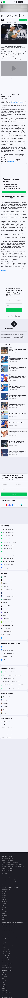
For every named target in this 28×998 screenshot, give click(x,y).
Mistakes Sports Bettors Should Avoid (11, 681)
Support (3, 984)
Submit (14, 310)
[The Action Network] (4, 2)
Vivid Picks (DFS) (7, 628)
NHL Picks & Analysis (6, 884)
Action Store (4, 980)
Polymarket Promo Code (7, 930)
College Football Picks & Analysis (9, 879)
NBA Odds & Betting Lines (7, 860)
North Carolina (5, 915)
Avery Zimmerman (9, 20)
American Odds (6, 696)
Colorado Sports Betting (8, 545)
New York (4, 891)
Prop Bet (5, 709)
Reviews (4, 573)
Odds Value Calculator (8, 650)
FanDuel (5, 638)
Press (3, 982)
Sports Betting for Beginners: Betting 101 (12, 675)
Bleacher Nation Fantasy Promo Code (10, 957)
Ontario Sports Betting (8, 568)
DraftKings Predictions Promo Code (9, 938)
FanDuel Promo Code (6, 943)
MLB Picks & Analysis (6, 882)
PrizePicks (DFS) (7, 609)
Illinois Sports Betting (8, 538)
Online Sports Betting (8, 529)
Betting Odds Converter (8, 653)
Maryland (4, 895)
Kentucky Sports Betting (8, 561)
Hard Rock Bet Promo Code (8, 949)
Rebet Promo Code (6, 961)
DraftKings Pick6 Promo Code (8, 953)
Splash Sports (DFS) (7, 631)
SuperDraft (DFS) (7, 634)
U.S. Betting (5, 525)
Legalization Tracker (6, 889)
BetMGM (5, 583)
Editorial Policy (5, 976)
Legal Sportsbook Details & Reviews (11, 671)
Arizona (3, 897)
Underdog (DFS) (6, 605)
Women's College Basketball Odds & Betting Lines (13, 866)
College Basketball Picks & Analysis (9, 881)
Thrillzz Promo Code (6, 965)
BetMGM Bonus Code (6, 926)
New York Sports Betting (8, 532)
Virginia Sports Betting (8, 548)
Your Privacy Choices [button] (6, 992)
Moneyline (5, 703)
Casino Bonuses (4, 724)
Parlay (4, 713)
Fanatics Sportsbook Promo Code (9, 924)
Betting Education (7, 693)
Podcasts (4, 986)
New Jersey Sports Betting (9, 551)
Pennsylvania (4, 903)
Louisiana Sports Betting (8, 535)
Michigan (4, 907)
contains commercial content (9, 333)
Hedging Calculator (7, 656)
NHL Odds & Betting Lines (7, 870)
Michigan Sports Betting (8, 555)
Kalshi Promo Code (6, 934)
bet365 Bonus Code (6, 928)
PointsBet (3, 270)
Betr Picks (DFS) (6, 618)
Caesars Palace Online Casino (7, 731)
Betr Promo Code (5, 959)
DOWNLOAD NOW (14, 192)
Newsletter (4, 988)
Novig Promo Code (6, 936)
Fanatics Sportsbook (7, 580)
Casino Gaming (6, 718)
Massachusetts (5, 911)
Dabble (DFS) (6, 612)
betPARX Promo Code (6, 947)
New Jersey (4, 901)
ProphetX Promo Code (6, 940)
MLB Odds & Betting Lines (7, 868)
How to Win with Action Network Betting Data (13, 684)
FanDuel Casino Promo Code (7, 734)
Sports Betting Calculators (10, 643)
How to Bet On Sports (8, 668)
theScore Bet (6, 592)
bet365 (5, 576)
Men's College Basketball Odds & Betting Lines (12, 864)
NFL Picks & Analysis (6, 875)
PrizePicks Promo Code (7, 967)
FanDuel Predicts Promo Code (8, 932)
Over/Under (5, 706)
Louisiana (4, 893)
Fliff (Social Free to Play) (8, 596)
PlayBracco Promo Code (7, 963)
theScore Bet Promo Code (7, 945)
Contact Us (4, 990)
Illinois (3, 905)
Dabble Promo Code (6, 955)
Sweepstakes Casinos (6, 737)
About (3, 972)
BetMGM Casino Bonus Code (7, 727)
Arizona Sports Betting (8, 558)
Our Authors (4, 974)
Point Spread (6, 700)
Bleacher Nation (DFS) (8, 625)
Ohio (3, 909)
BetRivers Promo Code (7, 951)
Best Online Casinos (5, 721)
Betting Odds (6, 663)
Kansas (3, 913)
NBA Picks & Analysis (6, 877)
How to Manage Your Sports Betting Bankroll (13, 688)
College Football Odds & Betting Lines (10, 862)
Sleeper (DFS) (6, 615)
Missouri (3, 917)
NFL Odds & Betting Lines (7, 858)
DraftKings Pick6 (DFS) (8, 621)
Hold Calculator (6, 659)
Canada (3, 919)
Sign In (25, 2)
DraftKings (11, 161)
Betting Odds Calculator (8, 646)
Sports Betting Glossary (8, 678)
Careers (3, 978)
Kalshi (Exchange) (7, 599)
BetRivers (5, 602)
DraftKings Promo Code (7, 941)
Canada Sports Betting (8, 564)
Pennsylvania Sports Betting (9, 542)
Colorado (4, 899)
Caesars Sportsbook (7, 589)
